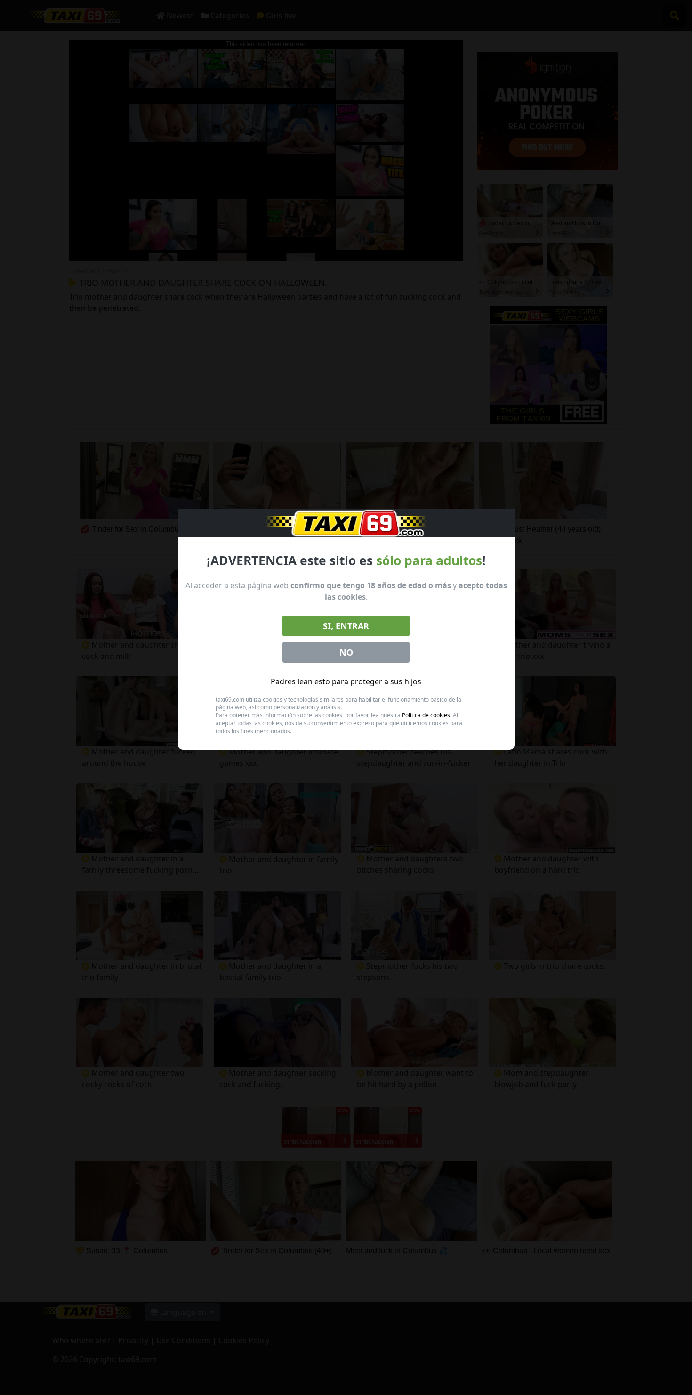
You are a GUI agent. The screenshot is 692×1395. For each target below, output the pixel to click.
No (346, 652)
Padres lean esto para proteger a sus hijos (346, 681)
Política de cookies (426, 715)
